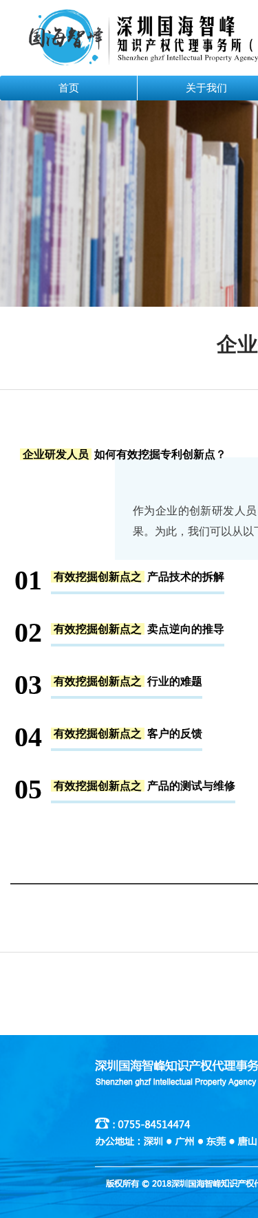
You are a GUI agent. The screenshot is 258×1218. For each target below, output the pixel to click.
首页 (68, 88)
